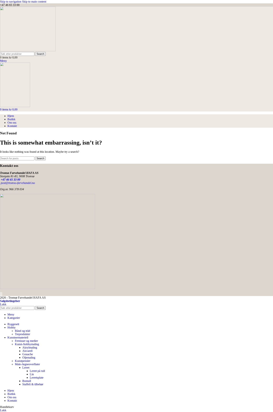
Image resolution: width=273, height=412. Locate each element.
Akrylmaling (29, 347)
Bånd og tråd (22, 330)
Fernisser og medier (26, 340)
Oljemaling (28, 357)
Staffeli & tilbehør (32, 384)
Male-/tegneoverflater (27, 364)
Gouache (27, 354)
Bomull (26, 380)
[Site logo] (28, 50)
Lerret (25, 367)
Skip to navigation (11, 1)
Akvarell (27, 350)
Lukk (3, 304)
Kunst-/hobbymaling (27, 344)
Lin (32, 374)
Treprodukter (22, 334)
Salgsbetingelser (10, 301)
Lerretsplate (36, 377)
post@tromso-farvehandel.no (17, 182)
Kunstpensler (22, 360)
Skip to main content (34, 1)
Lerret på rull (37, 370)
